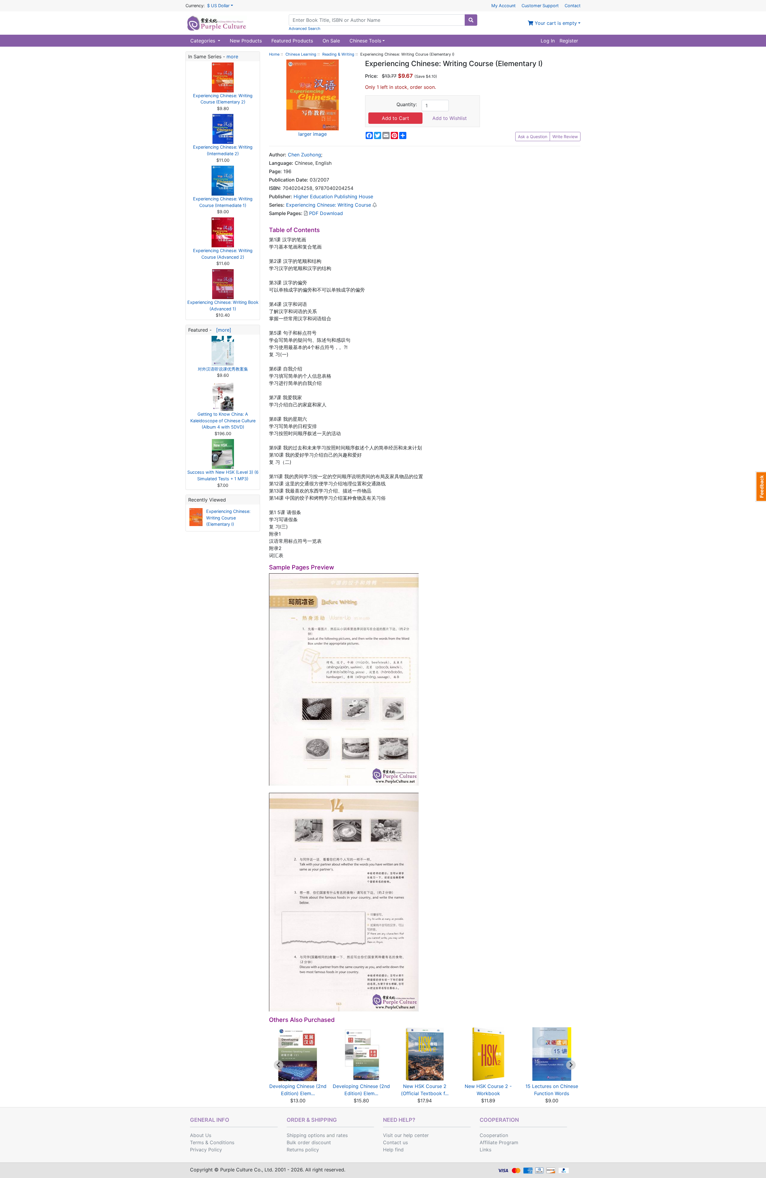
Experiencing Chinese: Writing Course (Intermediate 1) (223, 202)
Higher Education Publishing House (333, 196)
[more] (222, 330)
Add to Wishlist (449, 118)
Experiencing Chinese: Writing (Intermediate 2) (223, 150)
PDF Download (325, 213)
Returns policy (303, 1150)
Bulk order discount (309, 1142)
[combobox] (377, 20)
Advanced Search (304, 28)
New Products (246, 41)
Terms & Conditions (212, 1142)
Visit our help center (406, 1135)
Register (569, 41)
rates (342, 1135)
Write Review (565, 136)
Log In (548, 41)
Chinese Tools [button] (365, 41)
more (232, 57)
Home (274, 54)
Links (485, 1150)
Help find (393, 1150)
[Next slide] (571, 1065)
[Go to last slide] (278, 1065)
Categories (203, 41)
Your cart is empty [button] (555, 23)
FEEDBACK (761, 486)
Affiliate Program (499, 1142)
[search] (471, 20)
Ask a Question (532, 136)
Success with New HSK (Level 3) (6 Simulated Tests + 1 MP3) (223, 475)
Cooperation (494, 1135)
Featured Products (292, 41)
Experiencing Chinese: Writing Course (328, 205)
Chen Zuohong (304, 155)
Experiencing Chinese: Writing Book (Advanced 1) (223, 305)
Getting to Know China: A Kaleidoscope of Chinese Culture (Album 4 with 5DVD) (223, 420)
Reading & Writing (338, 54)
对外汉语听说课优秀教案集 (223, 368)
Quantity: (406, 104)
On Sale (331, 41)
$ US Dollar (218, 5)
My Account (503, 5)
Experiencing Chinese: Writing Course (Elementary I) (228, 518)
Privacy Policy (206, 1150)
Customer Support (540, 5)
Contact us (395, 1142)
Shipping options (306, 1135)
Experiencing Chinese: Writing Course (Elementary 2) (223, 99)
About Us (200, 1135)
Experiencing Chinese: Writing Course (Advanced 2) (223, 254)
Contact (572, 5)
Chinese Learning (300, 54)
